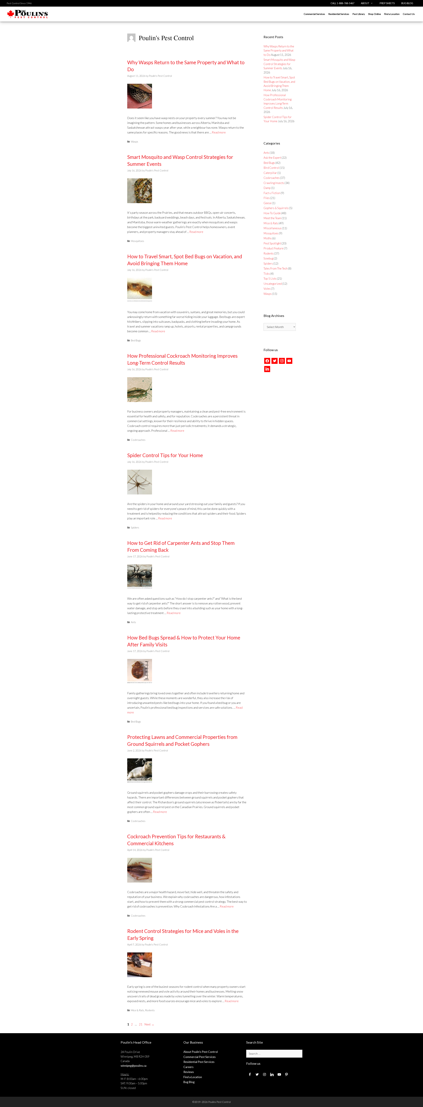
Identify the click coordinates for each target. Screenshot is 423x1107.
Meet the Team (272, 218)
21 (141, 1024)
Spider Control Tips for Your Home (165, 455)
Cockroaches (138, 439)
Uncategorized (273, 283)
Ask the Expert (272, 157)
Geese (267, 203)
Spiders (135, 527)
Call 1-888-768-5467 (342, 3)
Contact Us (409, 14)
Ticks (267, 273)
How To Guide (272, 213)
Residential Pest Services (198, 1062)
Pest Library (358, 14)
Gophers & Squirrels (276, 208)
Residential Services (338, 14)
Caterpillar (270, 173)
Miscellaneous (273, 228)
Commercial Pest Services (199, 1057)
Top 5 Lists (270, 278)
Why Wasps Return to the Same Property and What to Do (279, 50)
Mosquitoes (137, 240)
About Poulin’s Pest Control (200, 1051)
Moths (268, 238)
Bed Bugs (136, 340)
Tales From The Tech (276, 268)
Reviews (188, 1072)
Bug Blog (407, 3)
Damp (267, 188)
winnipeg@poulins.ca (133, 1065)
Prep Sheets (387, 3)
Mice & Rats (137, 1010)
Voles (267, 288)
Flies (267, 198)
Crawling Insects (274, 183)
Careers (188, 1067)
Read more (219, 132)
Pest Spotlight (272, 243)
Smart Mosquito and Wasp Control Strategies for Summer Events (279, 64)
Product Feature (273, 248)
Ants (133, 622)
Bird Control (271, 167)
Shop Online (374, 14)
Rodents (150, 1010)
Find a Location (392, 14)
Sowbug (268, 258)
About (365, 3)
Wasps (134, 141)
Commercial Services (314, 14)
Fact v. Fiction (272, 193)
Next (149, 1024)
